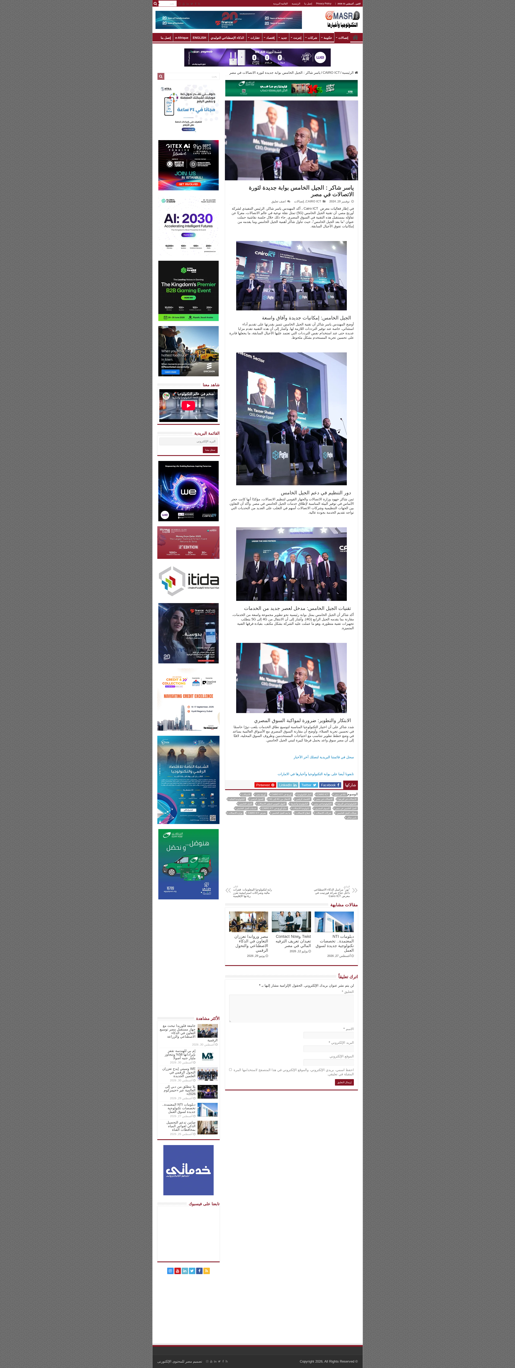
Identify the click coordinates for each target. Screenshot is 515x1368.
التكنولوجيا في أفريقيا (346, 804)
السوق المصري (322, 808)
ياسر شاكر (351, 817)
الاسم (348, 1029)
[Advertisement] (291, 855)
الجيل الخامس (245, 804)
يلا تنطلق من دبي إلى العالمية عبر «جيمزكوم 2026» (180, 1090)
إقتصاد (270, 37)
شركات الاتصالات (323, 813)
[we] (257, 57)
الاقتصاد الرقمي (303, 799)
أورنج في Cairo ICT (281, 794)
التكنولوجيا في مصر (323, 804)
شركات (312, 37)
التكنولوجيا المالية (237, 799)
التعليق (348, 992)
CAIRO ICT (331, 73)
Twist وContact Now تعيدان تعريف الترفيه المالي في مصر (293, 941)
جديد (284, 37)
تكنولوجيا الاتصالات (301, 808)
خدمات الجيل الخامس (246, 808)
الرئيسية (296, 3)
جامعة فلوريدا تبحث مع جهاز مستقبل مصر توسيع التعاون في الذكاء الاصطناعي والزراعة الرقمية (189, 1033)
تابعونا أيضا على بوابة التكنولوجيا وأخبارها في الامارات (316, 774)
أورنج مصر (261, 794)
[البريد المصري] (291, 88)
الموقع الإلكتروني (342, 1056)
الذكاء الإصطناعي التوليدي (227, 37)
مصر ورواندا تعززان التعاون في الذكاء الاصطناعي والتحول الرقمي (251, 943)
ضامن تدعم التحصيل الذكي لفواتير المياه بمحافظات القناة (181, 1126)
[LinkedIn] (187, 3)
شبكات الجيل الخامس (346, 813)
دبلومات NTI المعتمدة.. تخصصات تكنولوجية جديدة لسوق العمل (335, 943)
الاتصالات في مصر (324, 799)
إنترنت (297, 37)
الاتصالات (246, 794)
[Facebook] (195, 3)
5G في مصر (340, 794)
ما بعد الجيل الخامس (281, 813)
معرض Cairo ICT (257, 813)
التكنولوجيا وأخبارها (299, 804)
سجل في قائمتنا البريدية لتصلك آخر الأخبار (324, 757)
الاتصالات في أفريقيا (347, 799)
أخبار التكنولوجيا (304, 794)
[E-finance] (229, 20)
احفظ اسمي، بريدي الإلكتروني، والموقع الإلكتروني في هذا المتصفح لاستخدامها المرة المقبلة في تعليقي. (294, 1072)
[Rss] (199, 3)
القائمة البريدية (280, 3)
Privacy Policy (323, 3)
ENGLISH (199, 37)
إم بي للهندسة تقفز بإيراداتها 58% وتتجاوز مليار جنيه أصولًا (180, 1054)
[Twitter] (192, 3)
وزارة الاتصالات (235, 813)
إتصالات (343, 37)
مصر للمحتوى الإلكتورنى (174, 1361)
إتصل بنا (308, 3)
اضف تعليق (278, 201)
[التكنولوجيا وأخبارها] (342, 19)
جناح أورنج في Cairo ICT (274, 808)
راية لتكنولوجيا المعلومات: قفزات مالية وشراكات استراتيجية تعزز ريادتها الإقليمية (252, 891)
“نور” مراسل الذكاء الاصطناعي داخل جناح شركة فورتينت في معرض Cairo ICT (332, 891)
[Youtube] (183, 3)
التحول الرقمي (257, 799)
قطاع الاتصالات (303, 813)
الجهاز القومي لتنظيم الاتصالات (271, 804)
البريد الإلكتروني (341, 1043)
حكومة (328, 37)
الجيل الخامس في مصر (345, 808)
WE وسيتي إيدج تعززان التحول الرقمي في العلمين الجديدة (179, 1072)
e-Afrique (181, 37)
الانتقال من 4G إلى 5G (279, 799)
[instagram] (179, 3)
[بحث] (155, 4)
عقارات (255, 37)
